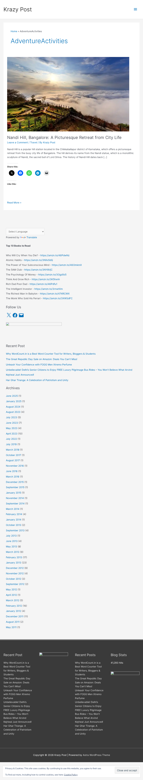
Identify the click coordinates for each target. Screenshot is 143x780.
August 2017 (13, 460)
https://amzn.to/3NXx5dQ (38, 260)
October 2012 (13, 578)
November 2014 (15, 498)
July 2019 (11, 444)
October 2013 (13, 525)
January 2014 (13, 519)
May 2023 (11, 428)
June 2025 (12, 395)
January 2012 (13, 611)
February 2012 (14, 605)
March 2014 (12, 509)
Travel (33, 142)
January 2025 (13, 401)
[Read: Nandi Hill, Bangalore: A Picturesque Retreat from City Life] (68, 94)
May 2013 (11, 546)
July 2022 (11, 438)
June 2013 (12, 541)
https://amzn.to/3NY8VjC (38, 269)
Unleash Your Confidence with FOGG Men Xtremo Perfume (39, 364)
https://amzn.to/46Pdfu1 (43, 284)
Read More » (14, 203)
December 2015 (15, 482)
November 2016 (15, 465)
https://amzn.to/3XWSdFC (58, 298)
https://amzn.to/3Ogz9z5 (52, 274)
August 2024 (13, 406)
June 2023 (12, 422)
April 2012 (11, 595)
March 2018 (12, 449)
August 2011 (13, 621)
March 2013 (12, 552)
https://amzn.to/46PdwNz (54, 255)
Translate (32, 237)
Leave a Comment (17, 142)
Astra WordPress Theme (96, 755)
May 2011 (11, 627)
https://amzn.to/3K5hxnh (46, 279)
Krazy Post (17, 9)
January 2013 (13, 562)
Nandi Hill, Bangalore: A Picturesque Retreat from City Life (64, 137)
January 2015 (13, 492)
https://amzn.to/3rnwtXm (48, 288)
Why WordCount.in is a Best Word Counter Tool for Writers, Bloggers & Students (51, 353)
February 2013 (14, 557)
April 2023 (11, 433)
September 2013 (15, 530)
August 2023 (13, 412)
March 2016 (12, 476)
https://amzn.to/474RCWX (55, 293)
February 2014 (14, 514)
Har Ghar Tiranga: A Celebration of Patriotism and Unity (37, 380)
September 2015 (15, 487)
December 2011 (14, 616)
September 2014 (15, 503)
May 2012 (11, 589)
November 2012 (15, 573)
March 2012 (12, 600)
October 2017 (13, 455)
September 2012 (15, 584)
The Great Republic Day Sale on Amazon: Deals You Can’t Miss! (41, 359)
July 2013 (11, 535)
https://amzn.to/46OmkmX (67, 265)
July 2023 (11, 417)
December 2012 (15, 568)
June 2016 (12, 471)
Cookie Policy (71, 774)
